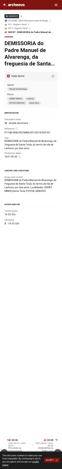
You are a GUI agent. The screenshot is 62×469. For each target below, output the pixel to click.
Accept (50, 460)
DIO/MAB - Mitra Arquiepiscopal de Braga (28, 20)
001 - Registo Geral (17, 24)
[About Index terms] (53, 76)
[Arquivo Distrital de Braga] (14, 5)
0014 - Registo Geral (18, 28)
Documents (12, 16)
